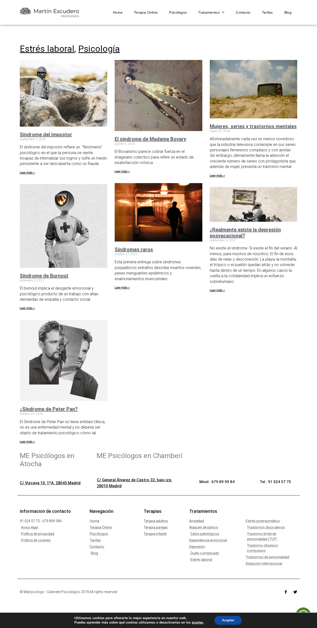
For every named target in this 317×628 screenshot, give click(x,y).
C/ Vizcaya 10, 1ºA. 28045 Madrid (50, 483)
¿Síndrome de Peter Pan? (49, 409)
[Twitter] (295, 592)
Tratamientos (209, 12)
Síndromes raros (134, 249)
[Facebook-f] (286, 592)
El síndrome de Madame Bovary (150, 139)
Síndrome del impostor (46, 134)
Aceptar (228, 620)
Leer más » (27, 172)
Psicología (99, 49)
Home (118, 12)
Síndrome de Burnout (44, 276)
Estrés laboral (47, 49)
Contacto (243, 12)
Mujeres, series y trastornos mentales (253, 126)
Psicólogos (178, 12)
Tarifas (267, 12)
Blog (287, 12)
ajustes (197, 622)
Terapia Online (146, 12)
